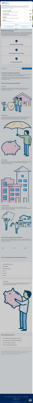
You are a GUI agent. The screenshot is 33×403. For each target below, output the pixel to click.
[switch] (30, 13)
